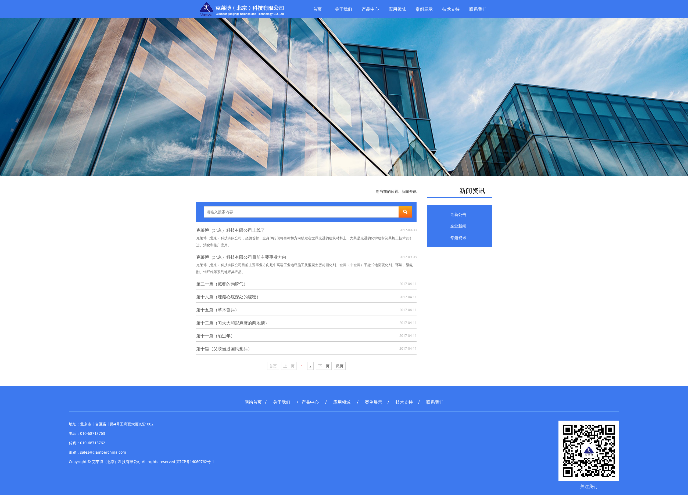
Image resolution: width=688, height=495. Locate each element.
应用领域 (397, 9)
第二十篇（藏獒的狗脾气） (222, 284)
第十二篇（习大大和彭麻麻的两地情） (232, 323)
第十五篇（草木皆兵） (217, 310)
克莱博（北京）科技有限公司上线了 (230, 230)
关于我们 (343, 9)
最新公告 (458, 214)
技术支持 (451, 9)
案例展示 (424, 9)
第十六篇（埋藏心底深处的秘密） (228, 297)
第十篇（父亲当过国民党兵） (224, 349)
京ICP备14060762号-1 (195, 461)
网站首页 (253, 402)
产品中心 (370, 9)
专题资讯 (458, 237)
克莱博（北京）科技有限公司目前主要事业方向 (241, 257)
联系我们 (477, 9)
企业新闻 (458, 226)
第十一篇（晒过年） (215, 336)
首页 (317, 9)
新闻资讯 (409, 191)
